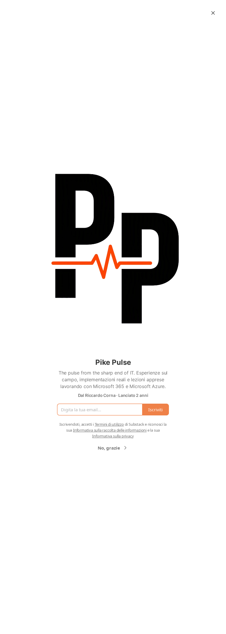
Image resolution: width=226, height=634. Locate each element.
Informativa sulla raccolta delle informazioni (110, 430)
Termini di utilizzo (109, 424)
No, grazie (109, 448)
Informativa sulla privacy (113, 436)
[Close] (213, 13)
